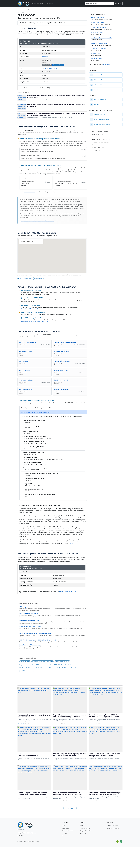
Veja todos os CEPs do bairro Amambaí (32, 309)
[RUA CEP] (24, 3)
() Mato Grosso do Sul (49, 68)
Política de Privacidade (113, 828)
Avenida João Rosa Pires (62, 361)
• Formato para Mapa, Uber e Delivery (101, 139)
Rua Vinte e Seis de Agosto (27, 342)
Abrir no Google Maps (25, 278)
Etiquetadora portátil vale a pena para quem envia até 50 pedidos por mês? (70, 755)
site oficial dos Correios (29, 192)
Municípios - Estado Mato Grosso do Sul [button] (42, 661)
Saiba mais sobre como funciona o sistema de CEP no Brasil (37, 221)
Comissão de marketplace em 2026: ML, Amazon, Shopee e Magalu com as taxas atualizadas (104, 717)
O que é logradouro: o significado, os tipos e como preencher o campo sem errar (69, 716)
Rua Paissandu (24, 361)
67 (53, 572)
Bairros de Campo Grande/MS (28, 613)
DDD (45, 3)
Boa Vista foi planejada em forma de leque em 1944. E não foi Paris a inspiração (104, 794)
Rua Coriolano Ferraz (25, 389)
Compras (55, 762)
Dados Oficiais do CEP (98, 134)
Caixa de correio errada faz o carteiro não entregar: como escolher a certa (104, 755)
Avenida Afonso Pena (61, 370)
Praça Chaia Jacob (24, 370)
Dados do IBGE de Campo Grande (30, 627)
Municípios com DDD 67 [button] (26, 671)
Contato (64, 836)
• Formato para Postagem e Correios (100, 142)
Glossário (64, 833)
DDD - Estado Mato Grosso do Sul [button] (69, 668)
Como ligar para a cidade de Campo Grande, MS (36, 408)
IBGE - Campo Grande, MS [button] (64, 665)
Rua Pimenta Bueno (25, 351)
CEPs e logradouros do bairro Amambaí (32, 607)
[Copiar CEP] (49, 47)
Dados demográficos (97, 153)
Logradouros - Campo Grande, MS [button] (29, 665)
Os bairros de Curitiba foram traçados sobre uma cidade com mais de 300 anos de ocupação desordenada (56, 105)
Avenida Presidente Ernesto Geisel (65, 342)
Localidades (30, 109)
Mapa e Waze (95, 145)
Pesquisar (118, 3)
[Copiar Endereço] (52, 53)
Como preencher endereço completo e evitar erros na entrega (34, 716)
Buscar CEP (83, 833)
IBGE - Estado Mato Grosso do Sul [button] (29, 668)
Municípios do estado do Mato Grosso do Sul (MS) (35, 633)
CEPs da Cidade (47, 65)
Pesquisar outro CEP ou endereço (30, 645)
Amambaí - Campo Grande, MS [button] (48, 665)
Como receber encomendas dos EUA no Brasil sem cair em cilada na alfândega (67, 794)
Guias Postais (30, 100)
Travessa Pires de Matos (62, 351)
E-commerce (92, 723)
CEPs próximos (96, 150)
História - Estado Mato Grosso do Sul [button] (49, 668)
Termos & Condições (112, 825)
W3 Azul (23, 829)
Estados (39, 3)
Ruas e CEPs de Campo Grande (29, 620)
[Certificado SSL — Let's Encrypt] (121, 841)
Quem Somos (65, 828)
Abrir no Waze (39, 278)
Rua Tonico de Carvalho (61, 380)
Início (34, 3)
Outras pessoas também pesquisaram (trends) (35, 412)
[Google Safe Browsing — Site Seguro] (117, 841)
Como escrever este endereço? (100, 137)
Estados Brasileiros (85, 828)
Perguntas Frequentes (98, 147)
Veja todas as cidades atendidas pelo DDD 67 (33, 321)
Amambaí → (106, 64)
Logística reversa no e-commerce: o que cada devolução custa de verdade (34, 755)
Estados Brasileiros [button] (25, 661)
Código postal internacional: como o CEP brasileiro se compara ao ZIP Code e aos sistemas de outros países (56, 96)
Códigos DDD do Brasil (86, 831)
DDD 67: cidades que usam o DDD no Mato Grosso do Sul (37, 640)
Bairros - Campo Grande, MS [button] (62, 661)
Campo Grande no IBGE (66, 592)
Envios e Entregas (32, 119)
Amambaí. (72, 544)
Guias (51, 3)
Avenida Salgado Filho (61, 389)
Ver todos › (28, 684)
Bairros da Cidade (58, 65)
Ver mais (70, 808)
